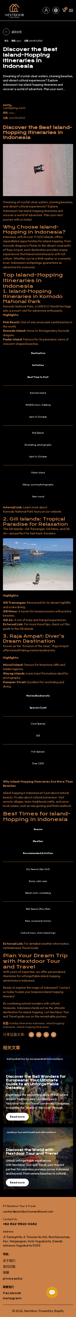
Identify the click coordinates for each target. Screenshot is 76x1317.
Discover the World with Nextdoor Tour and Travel (32, 1151)
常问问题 (9, 1267)
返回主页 (16, 31)
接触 (6, 1272)
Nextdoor (30, 1311)
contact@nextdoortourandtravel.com (28, 1211)
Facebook (12, 1293)
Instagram (12, 1298)
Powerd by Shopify (51, 1311)
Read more (17, 1116)
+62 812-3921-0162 (20, 1224)
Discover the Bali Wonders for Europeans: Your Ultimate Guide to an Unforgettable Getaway (36, 1082)
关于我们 (9, 1261)
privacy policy (12, 1278)
